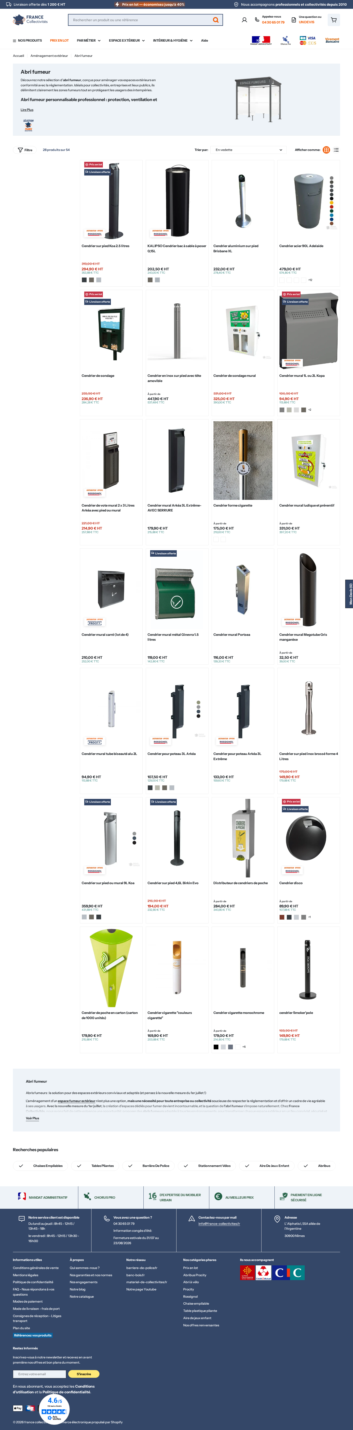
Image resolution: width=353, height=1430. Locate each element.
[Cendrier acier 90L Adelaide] (308, 201)
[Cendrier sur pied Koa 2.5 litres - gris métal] (98, 279)
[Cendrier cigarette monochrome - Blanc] (237, 1047)
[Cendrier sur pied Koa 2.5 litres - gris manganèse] (91, 279)
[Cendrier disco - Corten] (282, 917)
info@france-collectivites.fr (219, 1224)
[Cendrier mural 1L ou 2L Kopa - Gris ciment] (289, 409)
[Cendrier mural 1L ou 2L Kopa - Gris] (282, 409)
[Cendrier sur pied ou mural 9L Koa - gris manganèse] (91, 917)
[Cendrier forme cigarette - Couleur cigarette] (223, 539)
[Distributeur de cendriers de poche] (242, 838)
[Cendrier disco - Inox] (296, 917)
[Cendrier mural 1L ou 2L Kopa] (308, 331)
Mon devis (351, 594)
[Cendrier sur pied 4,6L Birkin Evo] (177, 838)
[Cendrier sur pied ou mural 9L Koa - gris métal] (84, 917)
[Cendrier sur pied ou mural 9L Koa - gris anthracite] (98, 917)
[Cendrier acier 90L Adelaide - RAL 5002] (296, 280)
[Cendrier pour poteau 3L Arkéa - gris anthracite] (150, 787)
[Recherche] (216, 20)
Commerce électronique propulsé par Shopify (88, 1422)
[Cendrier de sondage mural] (242, 331)
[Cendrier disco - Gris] (303, 917)
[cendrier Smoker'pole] (308, 968)
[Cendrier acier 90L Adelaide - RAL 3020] (289, 280)
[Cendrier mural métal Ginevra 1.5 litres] (177, 589)
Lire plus (27, 110)
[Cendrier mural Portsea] (242, 589)
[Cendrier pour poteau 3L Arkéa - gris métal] (171, 787)
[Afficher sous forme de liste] (336, 150)
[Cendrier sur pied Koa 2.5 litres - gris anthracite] (84, 279)
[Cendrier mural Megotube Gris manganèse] (308, 589)
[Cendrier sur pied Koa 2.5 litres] (111, 201)
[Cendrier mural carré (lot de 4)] (111, 589)
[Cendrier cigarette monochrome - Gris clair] (223, 1047)
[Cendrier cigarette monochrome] (242, 968)
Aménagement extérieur (49, 56)
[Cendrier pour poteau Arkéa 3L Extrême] (242, 709)
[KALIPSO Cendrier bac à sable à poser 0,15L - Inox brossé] (157, 279)
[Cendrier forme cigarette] (242, 460)
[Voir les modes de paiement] (295, 37)
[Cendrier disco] (308, 838)
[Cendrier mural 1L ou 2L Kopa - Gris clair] (296, 409)
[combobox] (145, 20)
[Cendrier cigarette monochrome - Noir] (216, 1047)
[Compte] (244, 20)
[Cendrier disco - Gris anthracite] (289, 917)
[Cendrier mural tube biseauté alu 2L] (111, 709)
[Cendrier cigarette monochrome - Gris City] (230, 1047)
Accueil (18, 56)
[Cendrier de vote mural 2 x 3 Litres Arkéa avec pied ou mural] (111, 460)
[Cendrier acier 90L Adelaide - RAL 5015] (303, 280)
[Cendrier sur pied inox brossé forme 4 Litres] (308, 709)
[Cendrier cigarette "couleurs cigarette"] (177, 968)
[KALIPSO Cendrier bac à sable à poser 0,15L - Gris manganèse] (150, 279)
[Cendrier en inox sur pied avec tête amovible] (177, 331)
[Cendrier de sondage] (111, 331)
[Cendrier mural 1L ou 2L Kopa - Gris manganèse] (303, 409)
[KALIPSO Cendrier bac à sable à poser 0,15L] (177, 201)
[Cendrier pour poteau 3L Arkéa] (177, 709)
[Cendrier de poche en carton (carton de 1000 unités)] (111, 968)
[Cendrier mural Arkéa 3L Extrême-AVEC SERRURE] (177, 460)
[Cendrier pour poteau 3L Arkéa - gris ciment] (157, 787)
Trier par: (201, 150)
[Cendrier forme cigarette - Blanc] (216, 539)
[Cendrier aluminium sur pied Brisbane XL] (242, 201)
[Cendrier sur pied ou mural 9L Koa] (111, 838)
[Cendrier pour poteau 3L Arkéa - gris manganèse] (164, 787)
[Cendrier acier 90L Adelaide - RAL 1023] (282, 280)
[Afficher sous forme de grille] (326, 150)
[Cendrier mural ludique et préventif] (308, 460)
